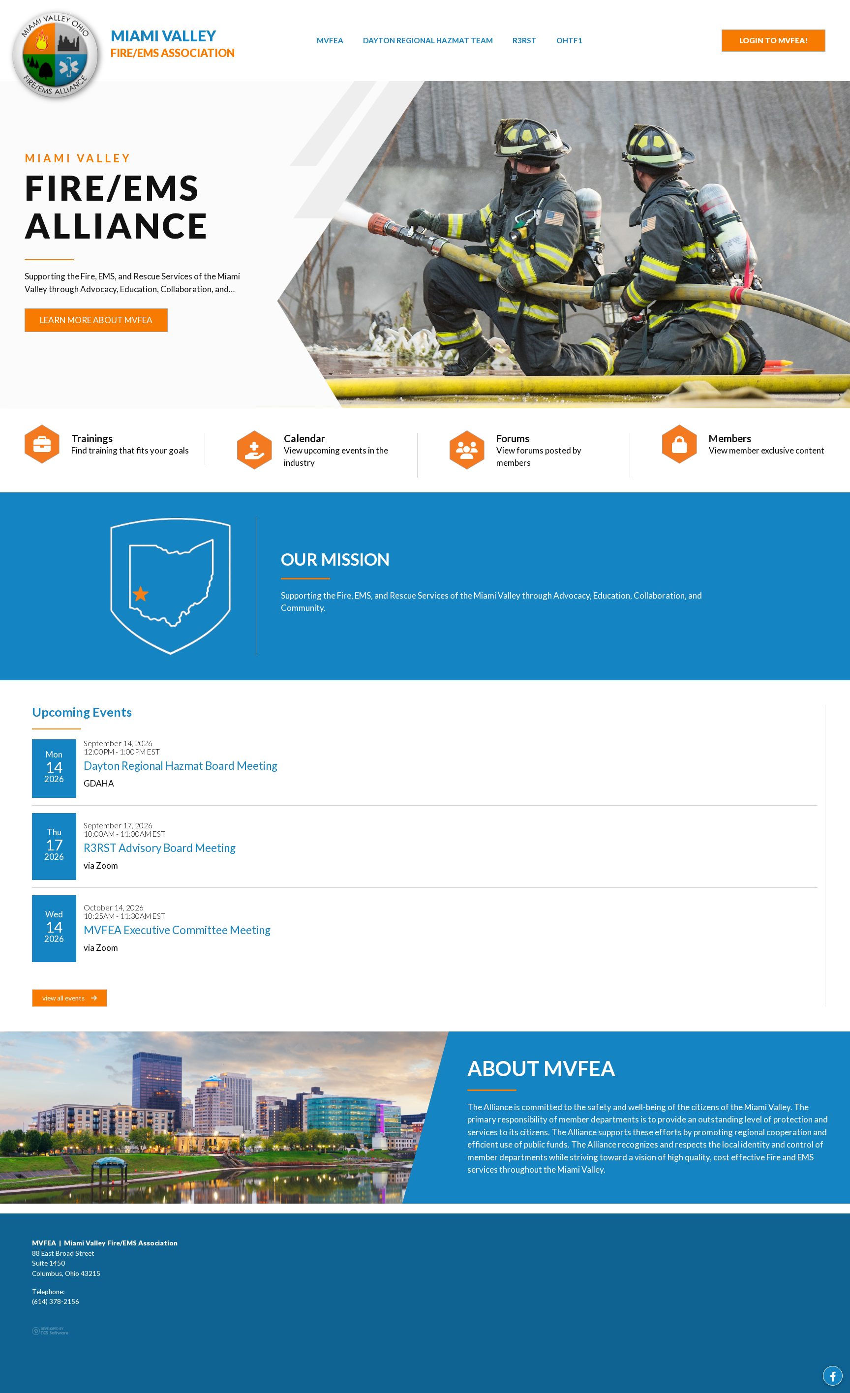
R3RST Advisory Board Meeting (160, 847)
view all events (64, 998)
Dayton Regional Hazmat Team (428, 40)
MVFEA (330, 40)
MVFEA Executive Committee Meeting (177, 930)
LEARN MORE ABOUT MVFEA (96, 320)
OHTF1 (569, 40)
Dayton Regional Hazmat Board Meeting (180, 765)
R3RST (525, 40)
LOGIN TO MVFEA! (773, 40)
